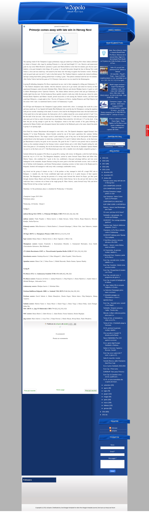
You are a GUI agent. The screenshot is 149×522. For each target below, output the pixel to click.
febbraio (106, 405)
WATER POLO (108, 300)
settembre (107, 385)
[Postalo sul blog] (71, 324)
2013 (104, 415)
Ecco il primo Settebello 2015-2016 (114, 366)
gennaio (106, 408)
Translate (120, 146)
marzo (106, 402)
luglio (106, 391)
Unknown (114, 428)
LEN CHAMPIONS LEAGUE (112, 186)
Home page (60, 390)
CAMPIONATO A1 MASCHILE (113, 201)
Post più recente (29, 391)
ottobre (106, 178)
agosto (106, 388)
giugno (106, 394)
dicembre (107, 172)
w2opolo (75, 7)
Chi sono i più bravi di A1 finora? (113, 212)
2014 (104, 412)
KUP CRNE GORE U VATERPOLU (114, 204)
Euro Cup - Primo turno (110, 369)
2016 (104, 167)
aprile (106, 399)
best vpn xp (101, 507)
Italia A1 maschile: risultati (111, 358)
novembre (107, 175)
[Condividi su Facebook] (75, 324)
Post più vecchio (91, 391)
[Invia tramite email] (69, 324)
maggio (106, 397)
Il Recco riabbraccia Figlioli (117, 119)
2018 (104, 161)
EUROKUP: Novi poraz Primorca (113, 372)
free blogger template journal (88, 507)
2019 (104, 158)
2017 (104, 164)
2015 (104, 169)
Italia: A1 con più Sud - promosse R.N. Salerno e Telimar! (118, 70)
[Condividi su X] (73, 324)
